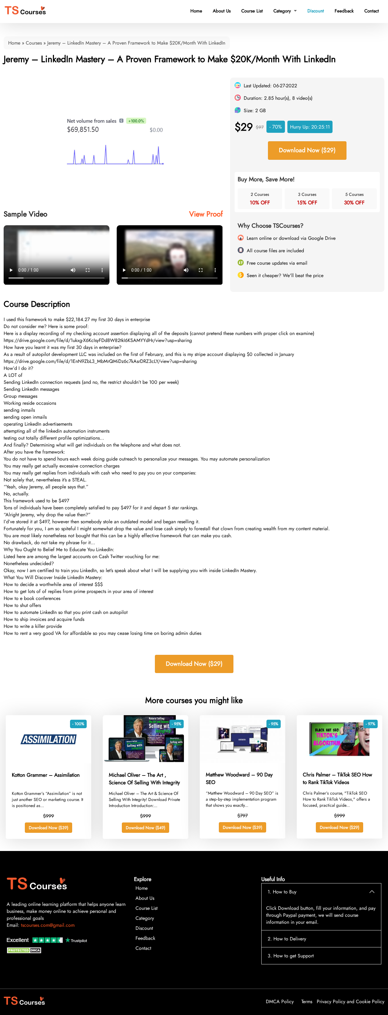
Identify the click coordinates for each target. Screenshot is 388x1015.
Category (285, 11)
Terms (306, 1001)
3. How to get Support (291, 955)
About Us (222, 11)
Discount (315, 11)
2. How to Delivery (287, 938)
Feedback (344, 11)
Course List (252, 11)
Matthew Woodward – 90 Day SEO (239, 778)
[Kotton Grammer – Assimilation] (48, 761)
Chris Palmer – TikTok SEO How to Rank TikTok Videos (337, 778)
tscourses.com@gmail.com (48, 925)
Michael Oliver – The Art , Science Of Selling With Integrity (144, 778)
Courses (34, 42)
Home (196, 11)
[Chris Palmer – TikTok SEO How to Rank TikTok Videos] (339, 761)
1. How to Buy (282, 891)
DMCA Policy (280, 1001)
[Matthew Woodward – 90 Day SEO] (242, 761)
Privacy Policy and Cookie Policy (350, 1001)
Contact (371, 11)
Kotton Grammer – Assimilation (46, 775)
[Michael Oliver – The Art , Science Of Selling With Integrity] (145, 761)
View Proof (206, 214)
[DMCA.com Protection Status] (25, 951)
